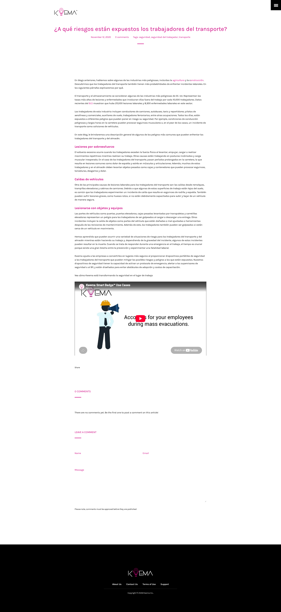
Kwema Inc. (148, 593)
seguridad (144, 37)
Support (165, 584)
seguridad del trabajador (164, 37)
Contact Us (132, 584)
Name (78, 453)
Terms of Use (149, 584)
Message (79, 469)
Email (146, 453)
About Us (116, 584)
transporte (184, 37)
